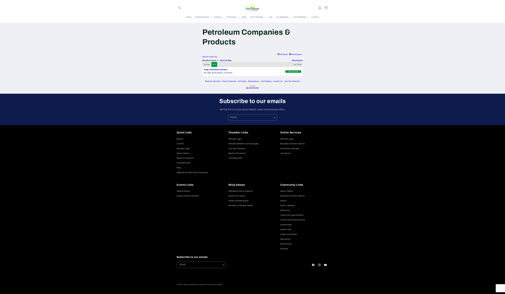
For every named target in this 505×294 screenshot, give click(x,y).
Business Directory (213, 81)
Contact (180, 144)
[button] (180, 8)
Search (180, 139)
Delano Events (183, 191)
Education (285, 210)
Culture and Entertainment (292, 220)
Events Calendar (229, 81)
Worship (284, 249)
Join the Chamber (236, 148)
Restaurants (286, 244)
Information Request (289, 148)
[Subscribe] (274, 117)
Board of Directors (185, 158)
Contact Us (277, 81)
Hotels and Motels (288, 234)
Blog (179, 168)
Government (286, 225)
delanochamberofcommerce (194, 284)
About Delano (183, 153)
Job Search (285, 153)
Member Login (183, 148)
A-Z (214, 64)
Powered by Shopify (215, 284)
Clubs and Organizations (291, 215)
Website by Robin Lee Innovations (192, 172)
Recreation (285, 239)
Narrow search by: (210, 57)
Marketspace (296, 54)
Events (283, 201)
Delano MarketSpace (238, 201)
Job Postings (266, 81)
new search (297, 60)
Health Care (285, 230)
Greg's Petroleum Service (215, 69)
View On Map (225, 60)
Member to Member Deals (240, 206)
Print (299, 64)
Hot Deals (284, 54)
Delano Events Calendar (188, 196)
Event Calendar (287, 206)
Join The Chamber (292, 81)
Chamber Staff (184, 163)
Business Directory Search (292, 144)
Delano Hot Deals (236, 196)
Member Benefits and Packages (243, 144)
